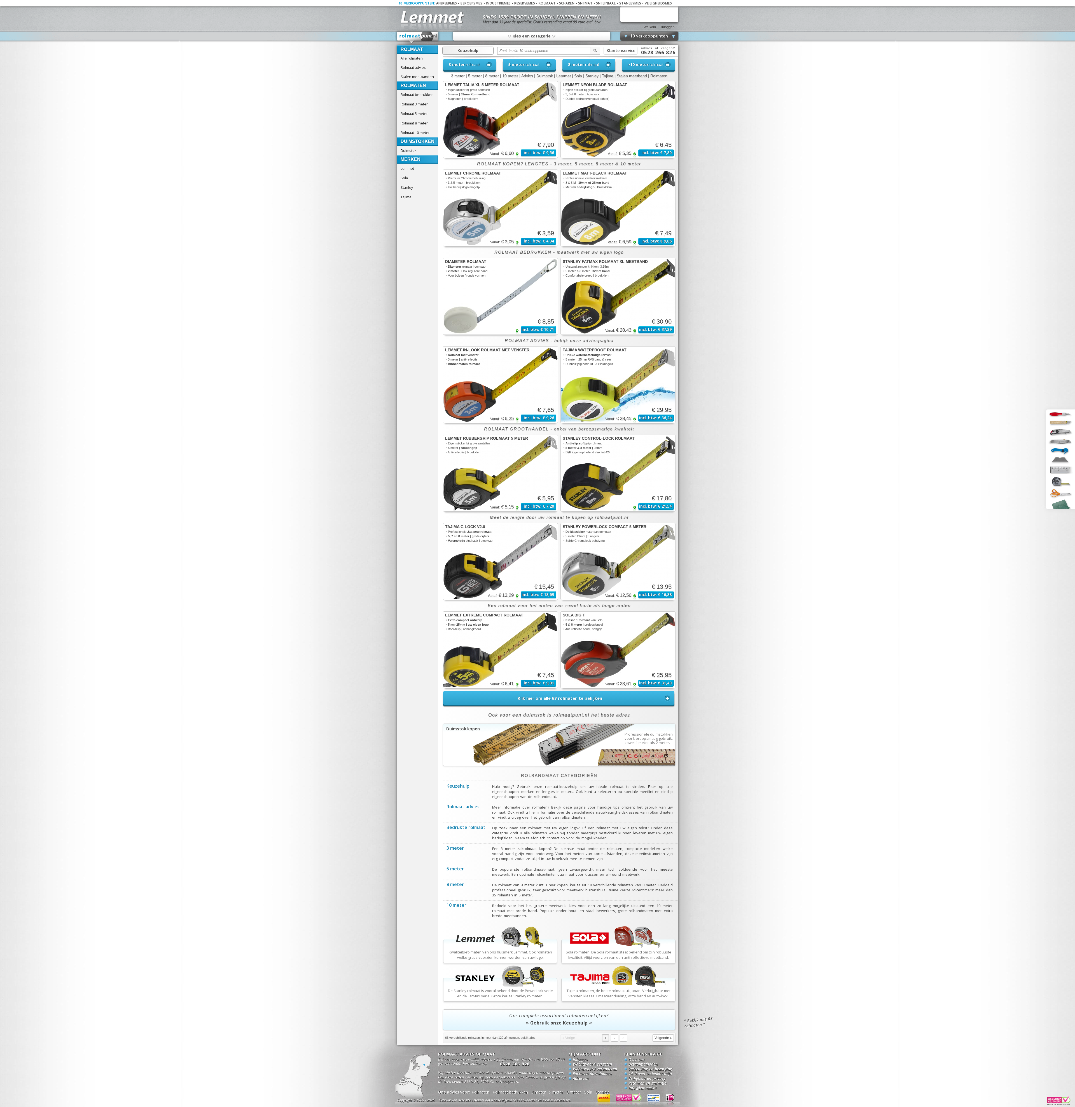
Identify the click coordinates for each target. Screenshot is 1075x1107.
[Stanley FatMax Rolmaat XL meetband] (618, 296)
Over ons (636, 1060)
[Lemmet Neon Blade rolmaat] (618, 119)
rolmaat (464, 64)
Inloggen (668, 27)
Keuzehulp (467, 50)
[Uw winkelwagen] (649, 14)
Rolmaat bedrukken (417, 94)
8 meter (492, 76)
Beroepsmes (471, 3)
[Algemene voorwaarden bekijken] (514, 1101)
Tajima (406, 196)
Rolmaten (413, 85)
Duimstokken (417, 141)
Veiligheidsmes (658, 3)
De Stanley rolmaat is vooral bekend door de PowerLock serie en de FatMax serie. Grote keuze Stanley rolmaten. (500, 993)
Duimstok (409, 150)
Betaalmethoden (643, 1064)
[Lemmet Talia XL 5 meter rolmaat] (500, 119)
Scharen (567, 3)
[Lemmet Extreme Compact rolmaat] (500, 650)
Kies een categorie (531, 36)
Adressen (580, 1079)
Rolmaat (547, 3)
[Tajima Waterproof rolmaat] (618, 385)
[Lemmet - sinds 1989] (432, 16)
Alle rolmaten (412, 58)
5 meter (475, 76)
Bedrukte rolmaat (466, 828)
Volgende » (663, 1038)
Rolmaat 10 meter (415, 132)
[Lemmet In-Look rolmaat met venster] (500, 385)
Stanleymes (630, 3)
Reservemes (524, 3)
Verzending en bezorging (650, 1069)
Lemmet (407, 168)
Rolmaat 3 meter (414, 104)
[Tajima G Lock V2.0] (500, 561)
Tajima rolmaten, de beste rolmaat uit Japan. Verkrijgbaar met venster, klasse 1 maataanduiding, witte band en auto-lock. (618, 993)
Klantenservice (621, 50)
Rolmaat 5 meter (414, 113)
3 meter (458, 76)
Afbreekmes (446, 3)
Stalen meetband (632, 76)
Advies (527, 76)
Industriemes (498, 3)
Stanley (407, 187)
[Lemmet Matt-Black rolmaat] (618, 208)
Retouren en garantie (647, 1083)
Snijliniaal (606, 3)
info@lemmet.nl (642, 1088)
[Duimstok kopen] (559, 764)
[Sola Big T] (618, 650)
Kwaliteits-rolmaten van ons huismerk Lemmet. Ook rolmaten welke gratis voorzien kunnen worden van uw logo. (500, 955)
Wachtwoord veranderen (595, 1069)
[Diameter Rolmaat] (500, 296)
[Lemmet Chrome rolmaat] (500, 208)
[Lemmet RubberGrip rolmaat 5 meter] (500, 473)
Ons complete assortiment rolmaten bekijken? (558, 1019)
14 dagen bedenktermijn (650, 1074)
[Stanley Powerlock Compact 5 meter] (618, 561)
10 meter (510, 76)
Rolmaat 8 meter (414, 123)
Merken (410, 159)
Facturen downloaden (592, 1074)
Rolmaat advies (413, 67)
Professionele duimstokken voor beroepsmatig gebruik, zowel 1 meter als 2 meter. (649, 738)
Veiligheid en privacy (647, 1079)
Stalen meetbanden (417, 76)
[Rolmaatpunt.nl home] (418, 37)
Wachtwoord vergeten (592, 1064)
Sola (404, 177)
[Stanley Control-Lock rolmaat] (618, 473)
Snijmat (585, 3)
